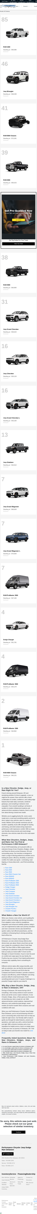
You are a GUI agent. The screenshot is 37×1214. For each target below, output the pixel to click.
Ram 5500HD (9, 878)
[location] (36, 1)
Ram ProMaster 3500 (12, 885)
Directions (29, 1180)
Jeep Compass (10, 891)
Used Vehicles (6, 1180)
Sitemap (19, 1203)
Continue (18, 1132)
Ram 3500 (8, 872)
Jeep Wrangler (10, 904)
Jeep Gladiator (10, 893)
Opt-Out (32, 1203)
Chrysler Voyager (10, 911)
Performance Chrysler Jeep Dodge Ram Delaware (5, 1204)
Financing (22, 1174)
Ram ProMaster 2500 (12, 883)
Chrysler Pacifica (10, 908)
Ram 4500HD (9, 876)
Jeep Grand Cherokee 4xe (13, 898)
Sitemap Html (23, 1203)
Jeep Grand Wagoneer (12, 902)
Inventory (6, 1174)
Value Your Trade (18, 243)
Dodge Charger (10, 887)
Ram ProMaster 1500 (12, 880)
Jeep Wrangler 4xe (11, 906)
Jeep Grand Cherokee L (13, 900)
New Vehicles (5, 1177)
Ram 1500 (8, 868)
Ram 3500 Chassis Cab (13, 874)
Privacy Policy (10, 1203)
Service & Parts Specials (12, 1183)
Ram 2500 (8, 870)
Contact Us (8, 1154)
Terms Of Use (14, 1204)
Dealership (30, 1174)
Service (13, 1174)
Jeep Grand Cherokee (12, 896)
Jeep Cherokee (10, 889)
